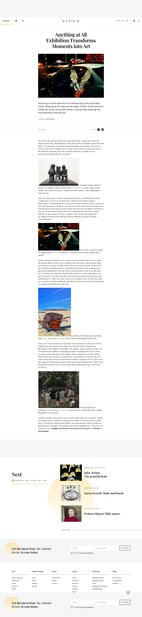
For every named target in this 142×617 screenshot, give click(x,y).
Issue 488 (102, 467)
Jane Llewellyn (51, 119)
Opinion (86, 467)
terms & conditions (87, 553)
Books (44, 480)
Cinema (27, 480)
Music (39, 480)
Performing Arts (19, 480)
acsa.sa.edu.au (43, 431)
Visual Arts (42, 129)
